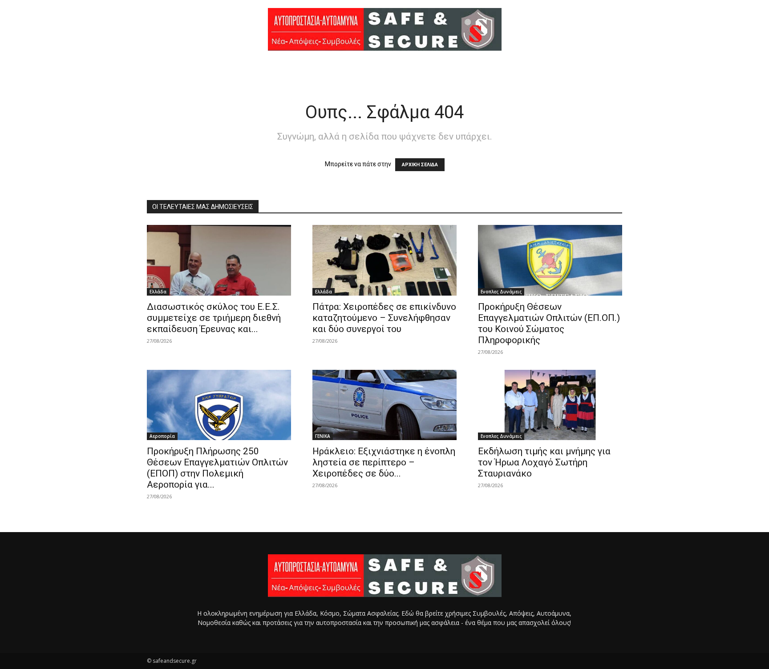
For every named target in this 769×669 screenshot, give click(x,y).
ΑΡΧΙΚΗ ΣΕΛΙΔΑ (420, 165)
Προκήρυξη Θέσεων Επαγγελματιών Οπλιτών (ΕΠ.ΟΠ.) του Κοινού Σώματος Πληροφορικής (549, 323)
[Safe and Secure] (384, 29)
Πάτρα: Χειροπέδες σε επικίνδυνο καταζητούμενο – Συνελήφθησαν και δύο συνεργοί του (384, 317)
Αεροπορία (162, 436)
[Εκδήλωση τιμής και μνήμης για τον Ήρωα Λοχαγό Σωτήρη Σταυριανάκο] (550, 405)
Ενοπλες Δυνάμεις (501, 291)
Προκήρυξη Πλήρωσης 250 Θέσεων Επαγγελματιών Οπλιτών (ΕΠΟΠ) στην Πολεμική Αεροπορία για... (217, 468)
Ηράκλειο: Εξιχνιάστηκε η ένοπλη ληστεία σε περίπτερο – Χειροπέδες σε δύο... (383, 462)
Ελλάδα (158, 291)
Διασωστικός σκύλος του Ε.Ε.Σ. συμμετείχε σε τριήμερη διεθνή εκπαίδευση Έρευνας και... (214, 317)
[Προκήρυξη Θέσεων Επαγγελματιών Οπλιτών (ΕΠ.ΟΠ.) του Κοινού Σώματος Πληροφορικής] (550, 260)
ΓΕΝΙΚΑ (322, 436)
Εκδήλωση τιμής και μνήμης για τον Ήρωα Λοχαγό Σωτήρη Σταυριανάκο (544, 462)
